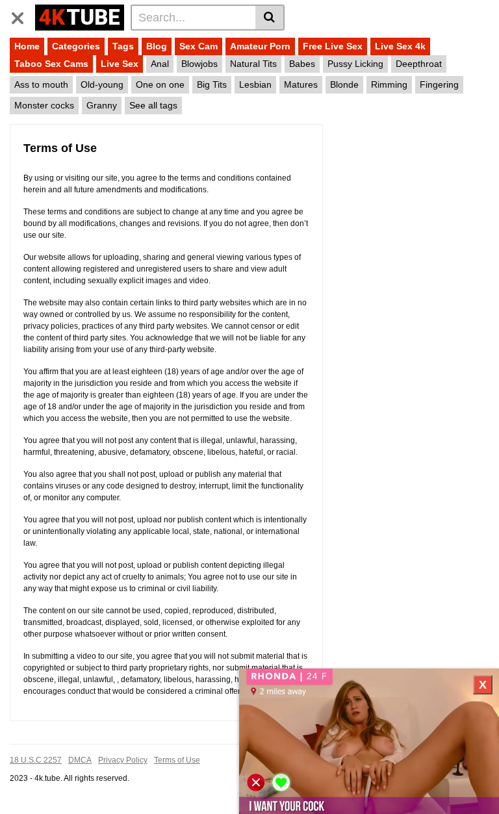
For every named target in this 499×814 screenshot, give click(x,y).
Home (27, 46)
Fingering (439, 84)
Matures (301, 84)
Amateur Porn (260, 46)
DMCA (80, 760)
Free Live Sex (333, 46)
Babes (302, 63)
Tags (123, 46)
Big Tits (212, 84)
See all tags (153, 105)
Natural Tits (253, 63)
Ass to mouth (41, 84)
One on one (160, 84)
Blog (156, 46)
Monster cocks (44, 105)
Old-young (102, 84)
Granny (101, 105)
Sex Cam (198, 46)
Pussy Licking (355, 63)
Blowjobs (199, 63)
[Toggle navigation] (22, 15)
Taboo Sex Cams (51, 63)
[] (270, 18)
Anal (160, 63)
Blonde (344, 84)
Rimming (389, 84)
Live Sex (119, 63)
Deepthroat (419, 63)
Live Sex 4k (400, 46)
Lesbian (255, 84)
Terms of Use (177, 760)
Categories (76, 46)
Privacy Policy (122, 760)
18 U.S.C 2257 (36, 760)
